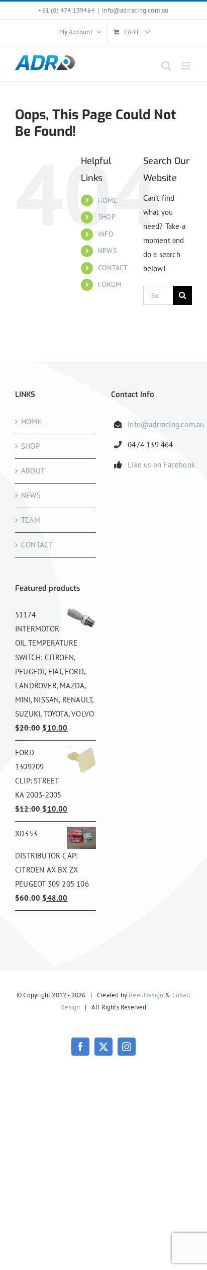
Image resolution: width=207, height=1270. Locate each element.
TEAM (30, 520)
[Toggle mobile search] (166, 65)
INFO (106, 234)
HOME (108, 200)
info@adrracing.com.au (135, 10)
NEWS (107, 250)
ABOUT (33, 470)
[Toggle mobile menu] (186, 65)
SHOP (107, 216)
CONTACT (113, 267)
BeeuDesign (146, 995)
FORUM (109, 284)
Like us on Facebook (161, 464)
